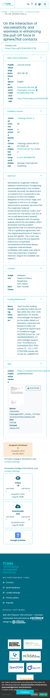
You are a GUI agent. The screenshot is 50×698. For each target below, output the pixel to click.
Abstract (11, 176)
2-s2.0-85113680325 (26, 157)
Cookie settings (13, 592)
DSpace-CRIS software (21, 615)
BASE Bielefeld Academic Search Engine (25, 679)
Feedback (25, 692)
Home (4, 12)
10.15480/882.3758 (25, 93)
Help (31, 4)
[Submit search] (28, 3)
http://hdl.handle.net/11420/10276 (32, 98)
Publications (16, 12)
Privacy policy (12, 597)
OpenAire (34, 667)
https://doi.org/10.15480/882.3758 (20, 48)
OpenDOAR (16, 667)
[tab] (25, 58)
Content (11, 268)
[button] (39, 4)
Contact (10, 582)
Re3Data (31, 655)
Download (34, 388)
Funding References (16, 299)
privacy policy (32, 690)
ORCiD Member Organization (33, 644)
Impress (9, 602)
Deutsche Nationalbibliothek (14, 644)
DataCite (14, 655)
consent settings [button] (12, 461)
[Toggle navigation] (45, 4)
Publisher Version (15, 111)
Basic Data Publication (17, 58)
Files (9, 364)
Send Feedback (13, 587)
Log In (35, 4)
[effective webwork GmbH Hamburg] (19, 622)
